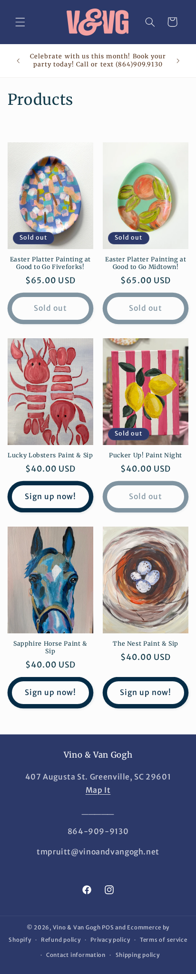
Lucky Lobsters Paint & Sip (50, 455)
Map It (98, 790)
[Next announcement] (177, 60)
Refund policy (61, 940)
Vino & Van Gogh (77, 927)
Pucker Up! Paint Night (145, 455)
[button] (20, 22)
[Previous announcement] (18, 60)
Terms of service (163, 940)
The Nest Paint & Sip (145, 643)
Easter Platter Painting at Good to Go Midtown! (145, 263)
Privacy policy (110, 940)
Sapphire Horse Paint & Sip (50, 647)
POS (108, 927)
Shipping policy (138, 955)
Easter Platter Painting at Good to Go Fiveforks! (50, 263)
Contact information (76, 955)
